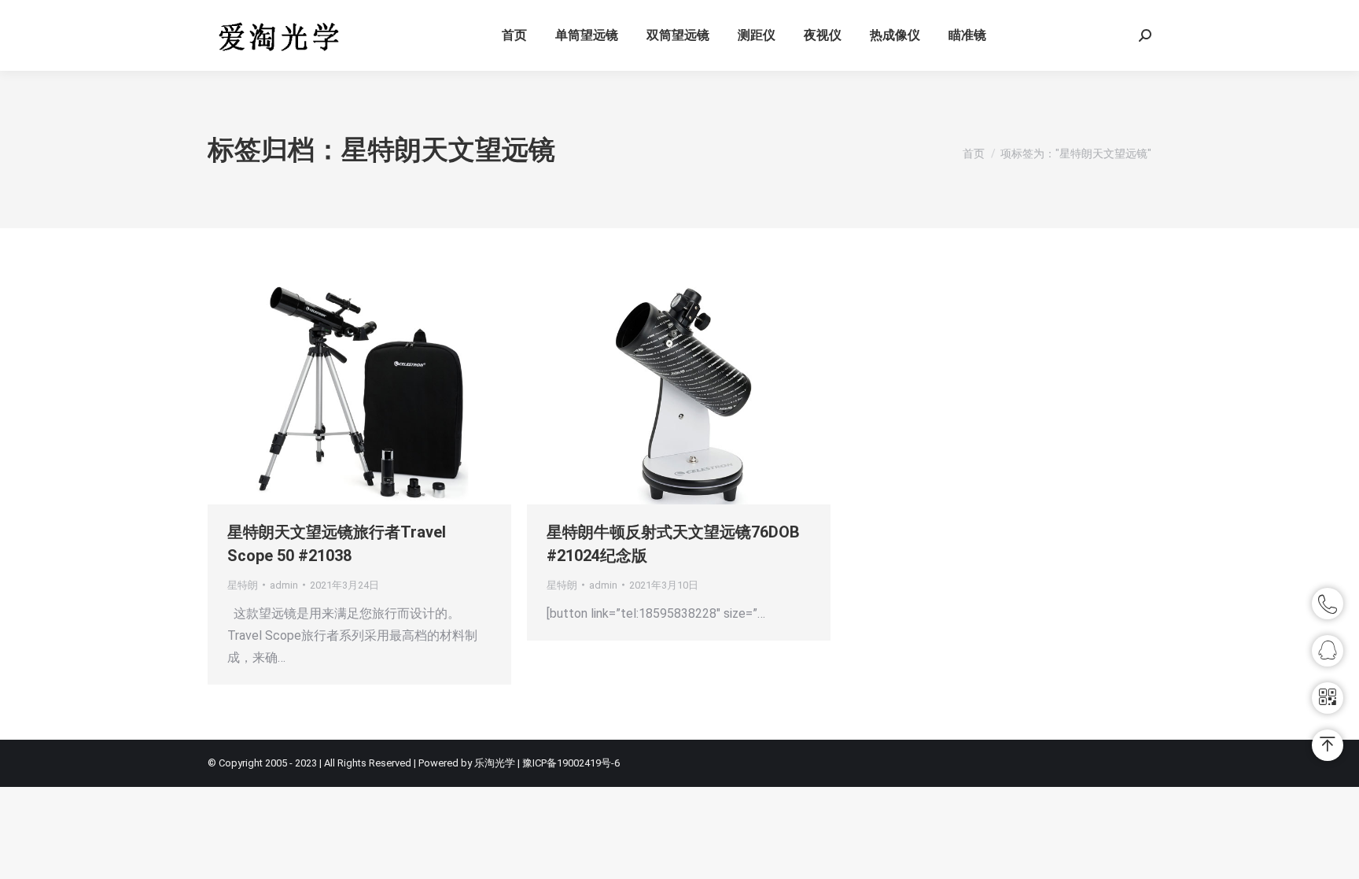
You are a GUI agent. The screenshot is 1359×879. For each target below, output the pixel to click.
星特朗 (242, 585)
